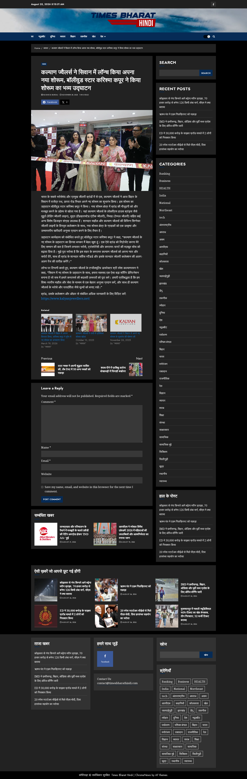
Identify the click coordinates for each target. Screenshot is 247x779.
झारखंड (163, 283)
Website (46, 474)
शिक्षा (161, 415)
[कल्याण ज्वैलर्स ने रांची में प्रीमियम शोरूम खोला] (91, 323)
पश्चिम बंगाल (165, 342)
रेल (160, 386)
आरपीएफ (163, 247)
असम (161, 239)
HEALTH (164, 188)
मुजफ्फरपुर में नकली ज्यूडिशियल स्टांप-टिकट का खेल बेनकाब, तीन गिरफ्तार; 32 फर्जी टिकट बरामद (196, 614)
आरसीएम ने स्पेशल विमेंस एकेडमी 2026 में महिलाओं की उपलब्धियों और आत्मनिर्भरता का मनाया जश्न (134, 532)
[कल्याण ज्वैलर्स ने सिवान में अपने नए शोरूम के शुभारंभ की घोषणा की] (125, 323)
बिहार (161, 349)
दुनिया (52, 36)
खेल (93, 36)
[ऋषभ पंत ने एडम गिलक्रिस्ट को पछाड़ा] (106, 589)
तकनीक (83, 36)
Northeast (165, 210)
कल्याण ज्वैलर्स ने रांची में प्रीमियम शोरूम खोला (90, 335)
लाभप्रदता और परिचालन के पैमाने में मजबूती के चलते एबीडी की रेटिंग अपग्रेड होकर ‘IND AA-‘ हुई (74, 532)
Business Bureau (50, 95)
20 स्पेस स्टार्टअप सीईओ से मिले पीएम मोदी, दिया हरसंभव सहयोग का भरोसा (135, 614)
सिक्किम (163, 452)
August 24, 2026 (69, 598)
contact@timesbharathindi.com (117, 683)
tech (162, 217)
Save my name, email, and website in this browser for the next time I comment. (89, 489)
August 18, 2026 (128, 542)
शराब (161, 408)
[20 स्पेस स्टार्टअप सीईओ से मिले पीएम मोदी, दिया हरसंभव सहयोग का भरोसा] (106, 616)
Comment (48, 402)
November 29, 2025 (70, 95)
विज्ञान (72, 36)
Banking (164, 173)
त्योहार (162, 305)
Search (167, 62)
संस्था (162, 422)
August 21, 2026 (69, 542)
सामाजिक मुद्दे (165, 444)
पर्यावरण (163, 335)
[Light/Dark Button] (206, 36)
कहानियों (163, 254)
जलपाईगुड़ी (164, 276)
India (162, 195)
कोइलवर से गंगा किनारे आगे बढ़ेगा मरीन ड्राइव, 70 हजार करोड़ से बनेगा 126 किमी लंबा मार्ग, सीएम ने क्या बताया (185, 103)
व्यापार (62, 36)
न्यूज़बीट (41, 36)
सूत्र (161, 466)
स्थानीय (163, 474)
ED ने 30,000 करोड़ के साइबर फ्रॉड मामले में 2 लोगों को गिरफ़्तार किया (75, 614)
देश (101, 36)
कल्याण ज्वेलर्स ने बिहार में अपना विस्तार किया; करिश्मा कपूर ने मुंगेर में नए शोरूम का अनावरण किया (56, 337)
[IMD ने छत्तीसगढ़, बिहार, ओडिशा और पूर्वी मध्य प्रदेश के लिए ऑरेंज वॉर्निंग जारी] (166, 589)
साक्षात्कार (164, 430)
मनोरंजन (163, 364)
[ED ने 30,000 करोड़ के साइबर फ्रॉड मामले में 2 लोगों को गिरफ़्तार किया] (45, 616)
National (164, 203)
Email (46, 461)
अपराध (162, 232)
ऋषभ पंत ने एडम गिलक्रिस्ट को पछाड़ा (178, 114)
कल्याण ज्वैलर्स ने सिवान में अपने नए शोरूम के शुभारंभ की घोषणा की (125, 335)
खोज (163, 644)
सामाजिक (163, 437)
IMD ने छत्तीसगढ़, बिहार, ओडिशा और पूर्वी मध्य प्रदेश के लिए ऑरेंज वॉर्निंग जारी (195, 588)
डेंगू (160, 291)
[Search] (214, 36)
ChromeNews (143, 775)
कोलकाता (164, 261)
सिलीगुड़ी (163, 459)
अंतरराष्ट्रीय (165, 225)
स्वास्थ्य (163, 481)
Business (164, 181)
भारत (161, 356)
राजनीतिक (164, 378)
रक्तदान (163, 371)
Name (46, 447)
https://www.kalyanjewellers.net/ (65, 298)
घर (32, 36)
